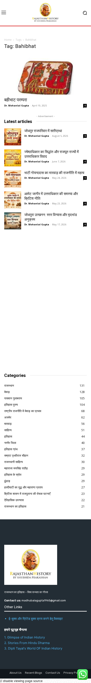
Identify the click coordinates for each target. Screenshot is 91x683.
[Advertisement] (36, 299)
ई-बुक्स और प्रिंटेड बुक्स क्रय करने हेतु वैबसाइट (36, 619)
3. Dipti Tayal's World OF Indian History (33, 648)
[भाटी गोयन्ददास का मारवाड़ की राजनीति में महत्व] (12, 178)
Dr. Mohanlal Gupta (16, 105)
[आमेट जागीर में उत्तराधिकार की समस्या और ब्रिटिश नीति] (12, 199)
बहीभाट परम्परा (15, 99)
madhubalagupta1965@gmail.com (44, 600)
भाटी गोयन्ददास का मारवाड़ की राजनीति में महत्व (54, 173)
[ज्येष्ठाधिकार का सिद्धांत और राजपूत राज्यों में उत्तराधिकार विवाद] (12, 157)
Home (8, 40)
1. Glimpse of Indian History (24, 637)
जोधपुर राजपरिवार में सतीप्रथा (43, 131)
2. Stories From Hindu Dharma (27, 643)
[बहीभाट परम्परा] (45, 74)
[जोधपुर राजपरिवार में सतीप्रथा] (12, 136)
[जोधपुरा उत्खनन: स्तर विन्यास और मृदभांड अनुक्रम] (12, 220)
